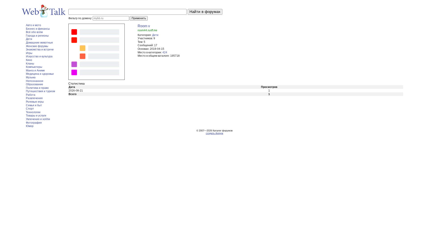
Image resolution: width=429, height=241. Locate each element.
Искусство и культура (39, 56)
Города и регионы (37, 35)
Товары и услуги (36, 115)
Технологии (33, 112)
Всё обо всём (34, 32)
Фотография (34, 122)
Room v (144, 26)
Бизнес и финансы (38, 28)
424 (164, 52)
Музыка (31, 77)
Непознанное (34, 81)
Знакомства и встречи (40, 49)
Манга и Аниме (35, 70)
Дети (29, 39)
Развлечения (34, 98)
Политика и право (37, 87)
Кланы (30, 63)
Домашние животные (39, 42)
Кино (29, 60)
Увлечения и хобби (38, 119)
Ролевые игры (35, 101)
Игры (29, 53)
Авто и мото (33, 25)
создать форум (214, 133)
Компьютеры (34, 67)
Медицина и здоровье (40, 73)
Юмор (30, 126)
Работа (30, 94)
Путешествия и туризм (40, 91)
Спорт (30, 108)
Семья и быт (34, 105)
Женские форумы (37, 46)
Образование (34, 84)
